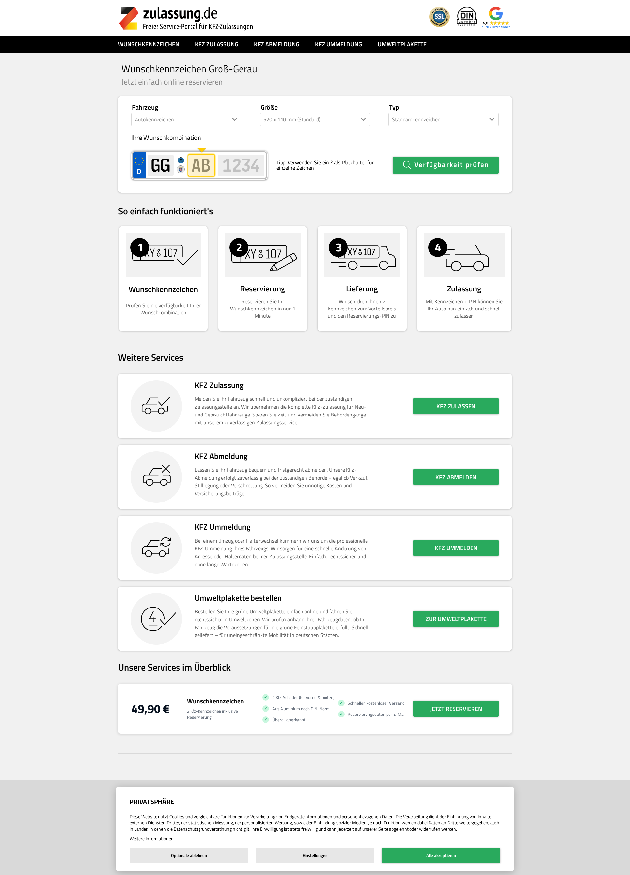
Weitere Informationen (152, 838)
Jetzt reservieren (456, 708)
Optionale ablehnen (189, 855)
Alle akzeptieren (441, 855)
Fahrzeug (145, 107)
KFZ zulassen (455, 406)
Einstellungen (315, 855)
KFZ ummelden (456, 548)
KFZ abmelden (455, 477)
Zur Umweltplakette (456, 618)
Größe (269, 107)
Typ (394, 107)
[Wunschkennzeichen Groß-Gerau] (186, 18)
